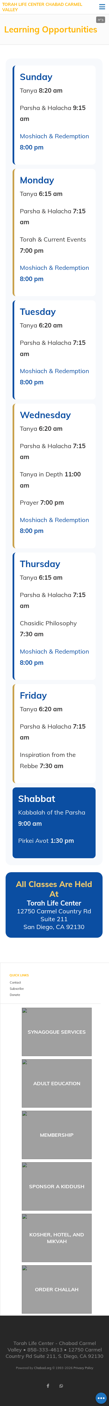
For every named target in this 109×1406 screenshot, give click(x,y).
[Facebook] (47, 1386)
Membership (57, 1135)
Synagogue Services (57, 1032)
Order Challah (57, 1289)
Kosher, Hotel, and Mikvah (56, 1237)
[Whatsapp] (61, 1386)
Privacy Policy (83, 1368)
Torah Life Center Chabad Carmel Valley (42, 7)
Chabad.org (42, 1368)
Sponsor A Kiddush (56, 1186)
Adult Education (56, 1083)
